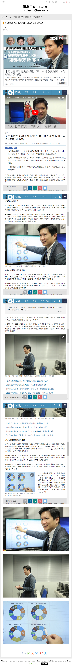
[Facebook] (49, 2)
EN (64, 2)
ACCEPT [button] (44, 664)
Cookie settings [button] (34, 664)
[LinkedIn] (53, 2)
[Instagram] (46, 2)
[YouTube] (56, 2)
